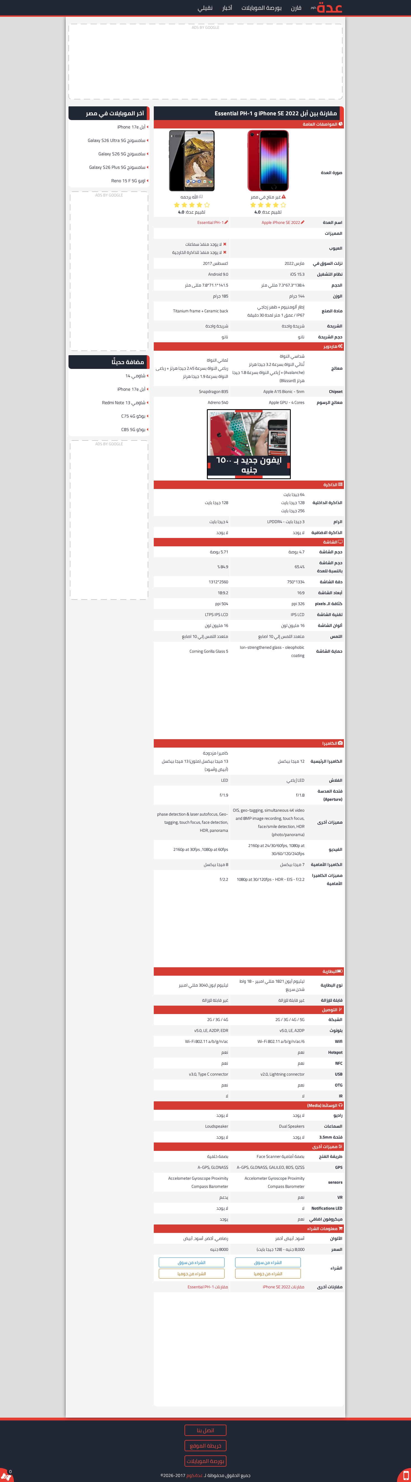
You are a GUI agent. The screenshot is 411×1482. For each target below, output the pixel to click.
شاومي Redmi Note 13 (123, 402)
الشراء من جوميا (268, 1274)
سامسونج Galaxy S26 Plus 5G (117, 167)
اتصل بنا (205, 1430)
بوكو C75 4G (133, 416)
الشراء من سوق (268, 1262)
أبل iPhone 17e (131, 127)
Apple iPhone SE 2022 (281, 222)
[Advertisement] (205, 61)
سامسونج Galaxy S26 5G (121, 153)
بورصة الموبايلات (262, 7)
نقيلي (205, 7)
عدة (329, 6)
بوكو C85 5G (133, 429)
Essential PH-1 (210, 222)
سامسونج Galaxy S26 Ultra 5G (116, 140)
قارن (296, 7)
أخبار (227, 7)
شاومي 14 (135, 375)
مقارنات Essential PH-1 (208, 1287)
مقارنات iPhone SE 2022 (283, 1287)
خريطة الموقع (205, 1446)
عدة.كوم (194, 1475)
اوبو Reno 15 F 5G (128, 180)
